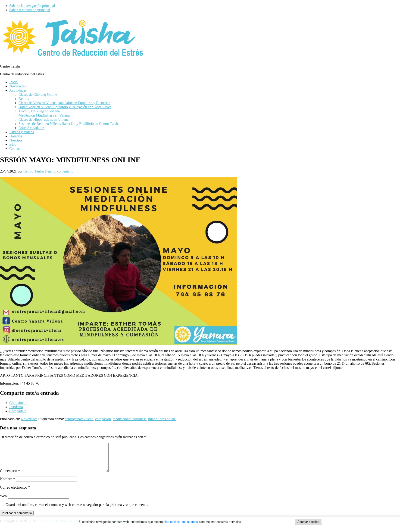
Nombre (7, 479)
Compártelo (17, 403)
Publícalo (16, 407)
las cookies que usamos (181, 522)
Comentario (10, 471)
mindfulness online (162, 419)
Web (3, 496)
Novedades (29, 419)
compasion (103, 419)
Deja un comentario (59, 171)
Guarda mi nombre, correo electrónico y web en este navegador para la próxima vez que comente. (77, 505)
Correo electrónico (15, 487)
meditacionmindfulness (129, 419)
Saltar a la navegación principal (32, 6)
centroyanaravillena (79, 419)
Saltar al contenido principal (29, 10)
